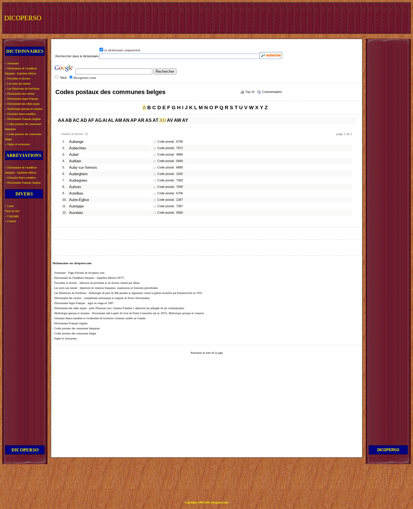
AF (91, 120)
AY (185, 120)
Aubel (73, 155)
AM (118, 120)
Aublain (75, 161)
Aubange (76, 142)
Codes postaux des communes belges (110, 91)
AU (162, 120)
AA (61, 120)
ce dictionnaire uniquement (122, 50)
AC (76, 120)
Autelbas (76, 193)
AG (98, 120)
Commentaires (272, 91)
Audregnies (78, 180)
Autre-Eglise (79, 200)
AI (105, 120)
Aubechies (77, 148)
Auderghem (78, 174)
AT (155, 120)
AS (148, 120)
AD (83, 120)
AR (141, 120)
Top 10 (250, 91)
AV (170, 120)
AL (111, 120)
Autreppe (76, 206)
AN (126, 120)
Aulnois (75, 187)
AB (68, 120)
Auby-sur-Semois (83, 168)
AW (177, 120)
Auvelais (76, 213)
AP (133, 120)
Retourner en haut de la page (207, 352)
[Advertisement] (305, 17)
